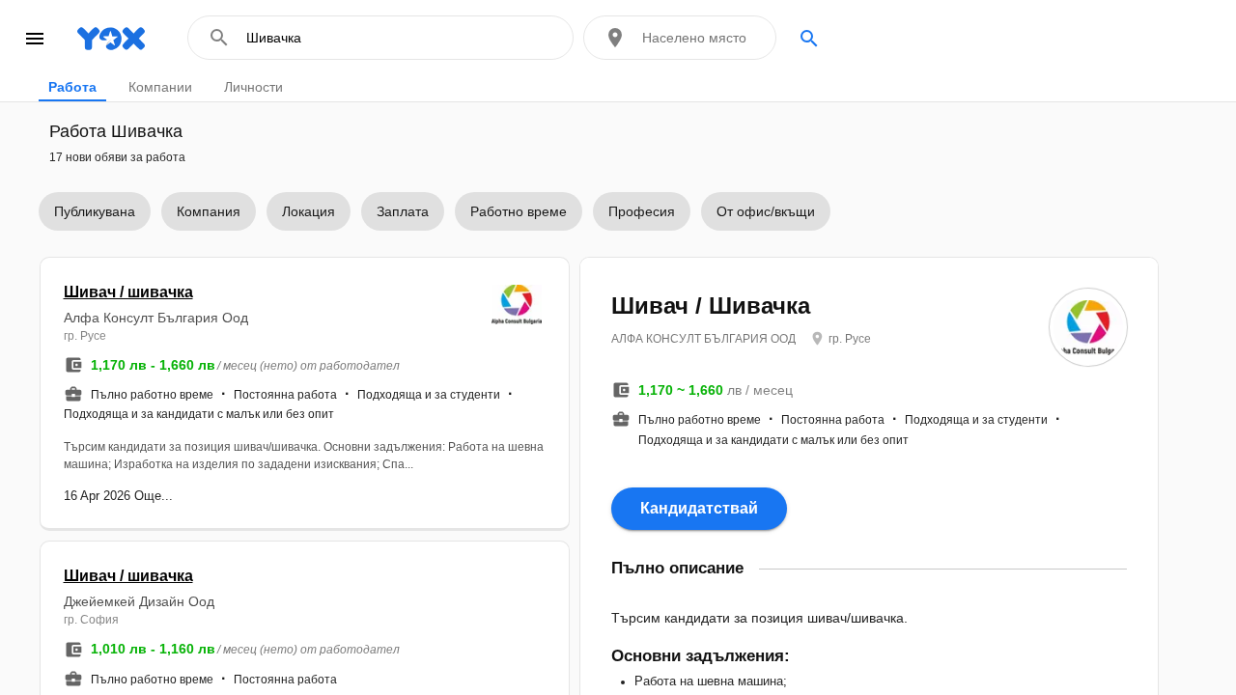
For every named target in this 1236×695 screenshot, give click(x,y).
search (809, 38)
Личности (253, 87)
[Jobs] (101, 38)
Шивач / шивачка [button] (128, 292)
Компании (160, 87)
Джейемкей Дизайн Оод (139, 601)
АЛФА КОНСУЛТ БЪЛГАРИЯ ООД (703, 339)
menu (34, 38)
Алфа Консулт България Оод (156, 317)
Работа (72, 87)
